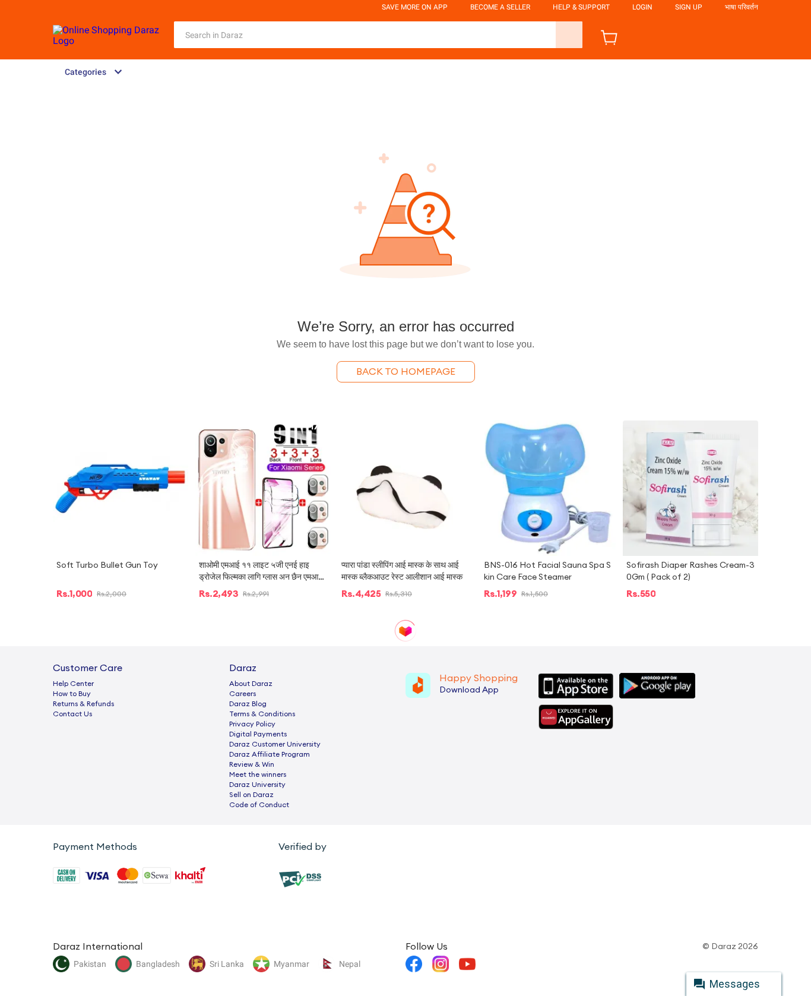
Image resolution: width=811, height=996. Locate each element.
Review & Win (251, 764)
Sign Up (688, 7)
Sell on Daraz (251, 794)
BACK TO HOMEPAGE (405, 372)
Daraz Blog (248, 703)
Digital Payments (258, 734)
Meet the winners (257, 774)
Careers (242, 693)
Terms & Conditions (262, 713)
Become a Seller (500, 7)
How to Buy (72, 693)
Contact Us (72, 713)
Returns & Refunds (83, 703)
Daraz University (257, 784)
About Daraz (251, 683)
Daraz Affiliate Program (269, 754)
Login (642, 7)
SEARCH (569, 34)
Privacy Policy (252, 724)
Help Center (73, 683)
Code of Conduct (259, 804)
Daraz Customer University (275, 744)
